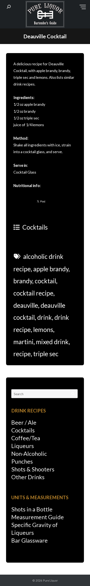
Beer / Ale (23, 422)
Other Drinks (28, 477)
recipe (22, 353)
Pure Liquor (50, 580)
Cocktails (35, 227)
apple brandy (50, 269)
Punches (22, 461)
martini (23, 341)
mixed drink (52, 341)
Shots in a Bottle (32, 509)
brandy (22, 281)
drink (44, 317)
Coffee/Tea (25, 438)
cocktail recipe (33, 293)
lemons (43, 329)
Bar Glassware (29, 540)
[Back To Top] (78, 575)
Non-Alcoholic (29, 453)
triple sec (45, 353)
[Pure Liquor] (45, 15)
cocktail (45, 281)
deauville (25, 305)
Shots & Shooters (32, 469)
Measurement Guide (37, 517)
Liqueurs (22, 445)
